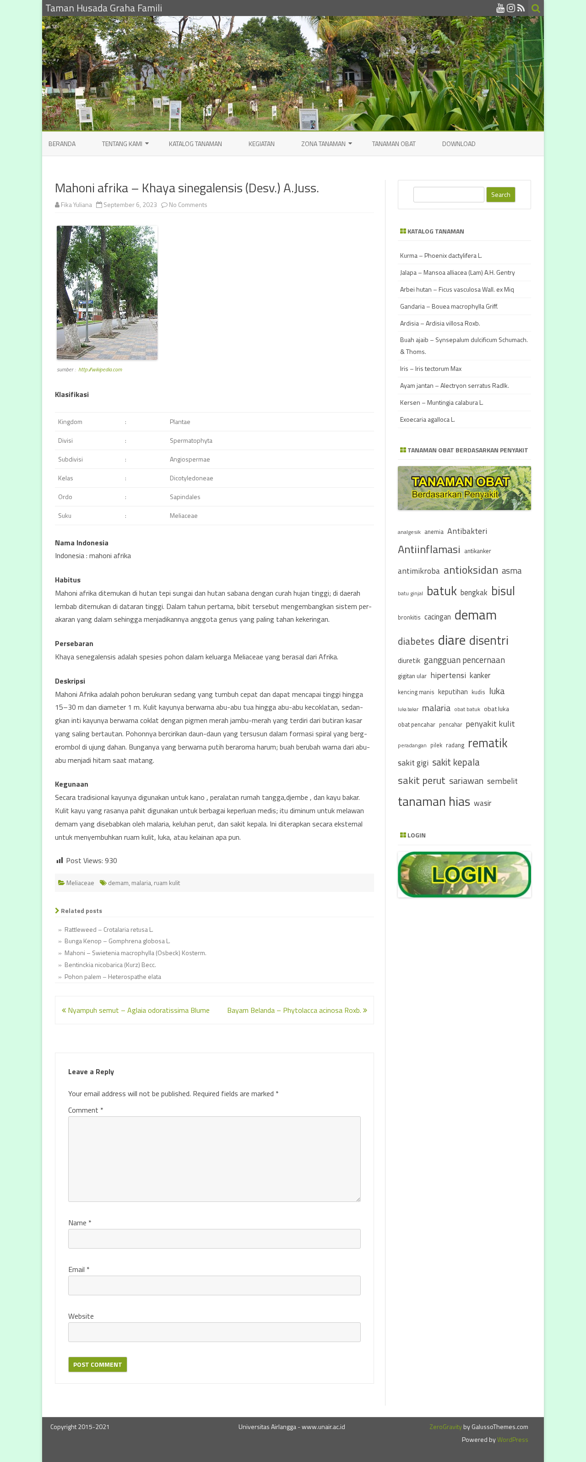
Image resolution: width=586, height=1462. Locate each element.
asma (511, 570)
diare (452, 640)
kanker (480, 675)
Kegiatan (262, 143)
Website (81, 1315)
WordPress (512, 1439)
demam (118, 882)
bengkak (474, 592)
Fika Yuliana (76, 204)
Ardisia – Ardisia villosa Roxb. (440, 323)
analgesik (409, 531)
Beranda (62, 143)
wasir (482, 803)
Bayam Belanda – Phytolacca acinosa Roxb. (295, 1010)
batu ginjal (410, 593)
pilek (436, 745)
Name (80, 1222)
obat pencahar (416, 724)
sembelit (502, 781)
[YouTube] (500, 7)
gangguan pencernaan (464, 659)
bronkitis (409, 617)
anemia (434, 531)
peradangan (412, 745)
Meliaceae (80, 882)
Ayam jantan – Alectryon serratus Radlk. (454, 385)
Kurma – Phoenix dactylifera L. (441, 255)
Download (459, 143)
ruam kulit (167, 882)
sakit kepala (456, 762)
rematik (488, 743)
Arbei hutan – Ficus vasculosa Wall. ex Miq (457, 289)
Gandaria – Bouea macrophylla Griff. (449, 306)
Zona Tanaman (323, 143)
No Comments (188, 204)
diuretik (409, 660)
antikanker (477, 550)
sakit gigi (413, 762)
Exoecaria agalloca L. (427, 419)
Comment (85, 1109)
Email (79, 1269)
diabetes (416, 641)
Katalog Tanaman (195, 143)
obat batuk (467, 709)
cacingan (437, 616)
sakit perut (421, 780)
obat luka (496, 708)
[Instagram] (511, 7)
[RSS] (521, 7)
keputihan (453, 691)
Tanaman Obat (394, 143)
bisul (503, 591)
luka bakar (408, 709)
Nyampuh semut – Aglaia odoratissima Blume (138, 1010)
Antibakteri (467, 531)
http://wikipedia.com (100, 369)
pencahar (450, 724)
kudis (478, 691)
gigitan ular (412, 675)
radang (455, 745)
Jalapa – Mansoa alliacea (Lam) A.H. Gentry (457, 272)
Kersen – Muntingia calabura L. (441, 402)
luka (497, 691)
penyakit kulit (490, 723)
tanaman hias (434, 801)
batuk (442, 590)
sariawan (466, 781)
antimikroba (419, 571)
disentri (489, 640)
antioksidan (471, 569)
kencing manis (416, 692)
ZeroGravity (445, 1426)
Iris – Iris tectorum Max (430, 368)
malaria (141, 882)
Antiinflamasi (429, 549)
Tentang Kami (122, 143)
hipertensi (448, 675)
